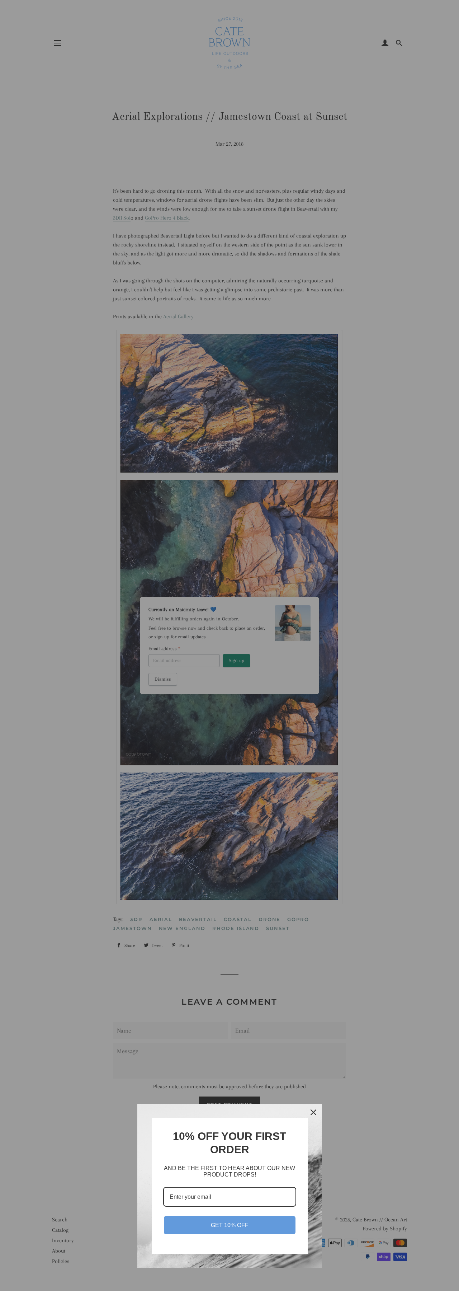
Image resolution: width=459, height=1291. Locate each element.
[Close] (313, 1112)
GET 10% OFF (230, 1225)
